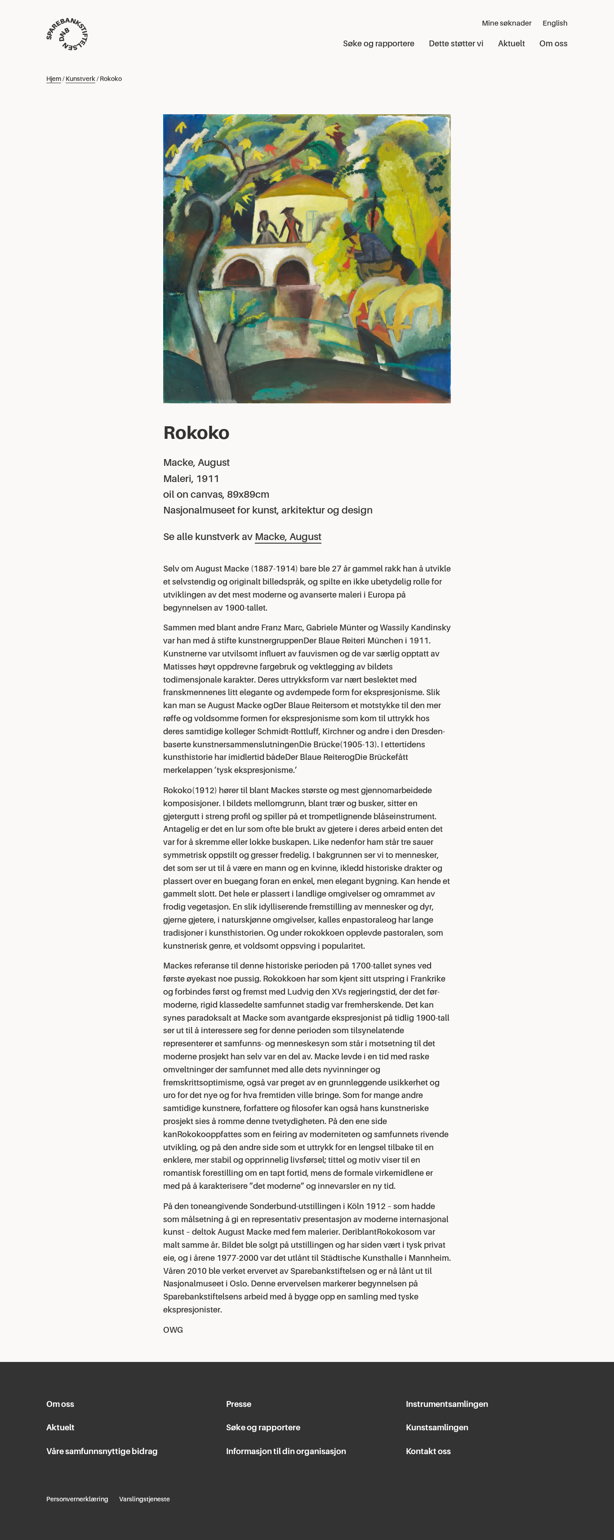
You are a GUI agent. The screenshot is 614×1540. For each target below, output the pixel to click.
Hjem (53, 78)
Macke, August (288, 536)
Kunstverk (80, 78)
